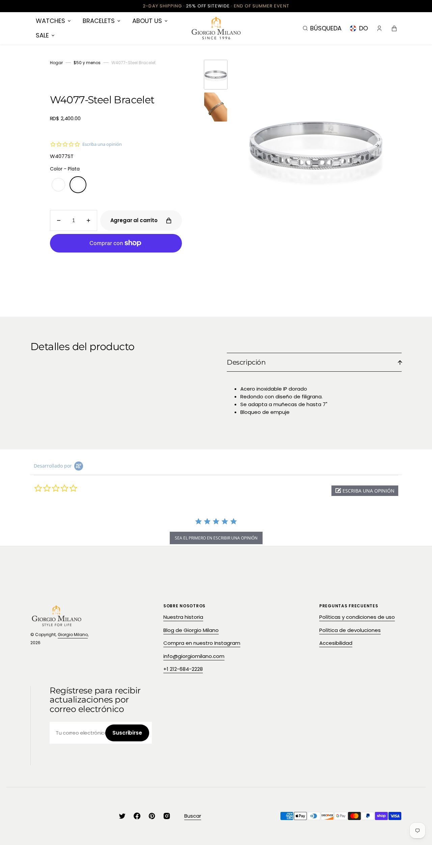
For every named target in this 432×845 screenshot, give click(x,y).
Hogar (56, 62)
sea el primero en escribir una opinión (216, 538)
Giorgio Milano (73, 634)
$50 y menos (87, 62)
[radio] (58, 184)
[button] (322, 28)
